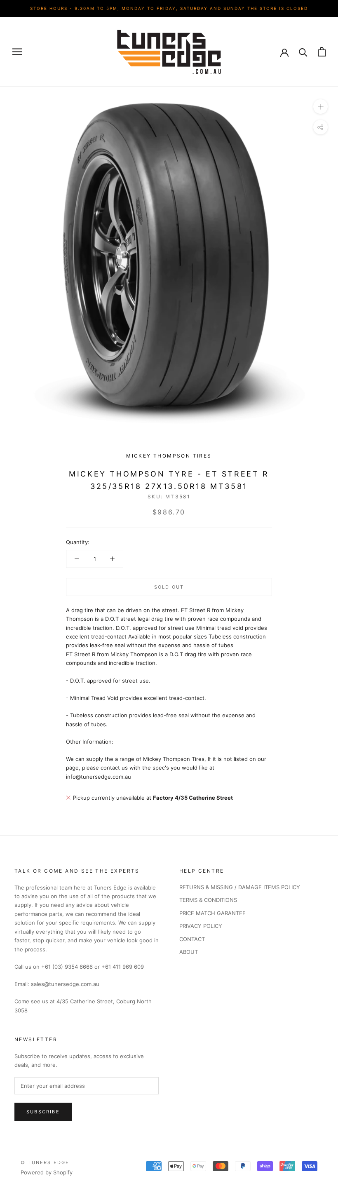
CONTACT (192, 939)
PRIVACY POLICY (200, 926)
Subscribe (43, 1112)
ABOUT (188, 951)
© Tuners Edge (45, 1162)
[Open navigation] (17, 51)
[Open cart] (322, 51)
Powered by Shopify (47, 1172)
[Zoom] (320, 106)
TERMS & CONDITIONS (208, 900)
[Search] (303, 51)
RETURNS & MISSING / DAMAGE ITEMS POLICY (239, 887)
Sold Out (169, 587)
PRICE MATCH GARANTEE (212, 913)
